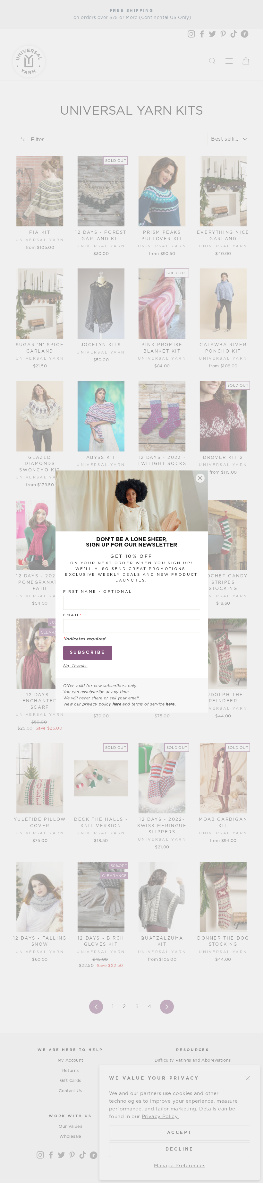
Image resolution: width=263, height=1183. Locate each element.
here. (171, 704)
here (117, 704)
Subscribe (88, 653)
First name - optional (97, 591)
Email (73, 615)
